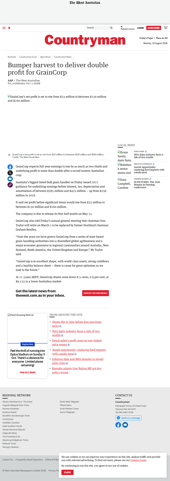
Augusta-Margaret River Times (15, 405)
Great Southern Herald (12, 426)
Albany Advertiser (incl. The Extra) (17, 401)
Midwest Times (9, 443)
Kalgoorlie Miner (9, 433)
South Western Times (69, 408)
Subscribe (154, 28)
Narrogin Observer (10, 447)
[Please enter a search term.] (111, 27)
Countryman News (63, 56)
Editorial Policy (52, 459)
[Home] (9, 28)
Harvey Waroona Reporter (13, 429)
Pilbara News (65, 405)
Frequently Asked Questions (29, 459)
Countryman (7, 419)
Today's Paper (146, 38)
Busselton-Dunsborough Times (16, 415)
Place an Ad (162, 38)
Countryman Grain (28, 56)
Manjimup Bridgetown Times (15, 440)
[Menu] (3, 27)
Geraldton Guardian (11, 422)
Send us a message (130, 418)
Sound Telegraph (67, 412)
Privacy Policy (55, 470)
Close (67, 472)
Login (140, 28)
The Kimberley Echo (11, 436)
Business (12, 56)
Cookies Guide (138, 460)
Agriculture (45, 56)
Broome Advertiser (10, 408)
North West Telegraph (69, 401)
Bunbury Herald (9, 412)
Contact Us (7, 459)
